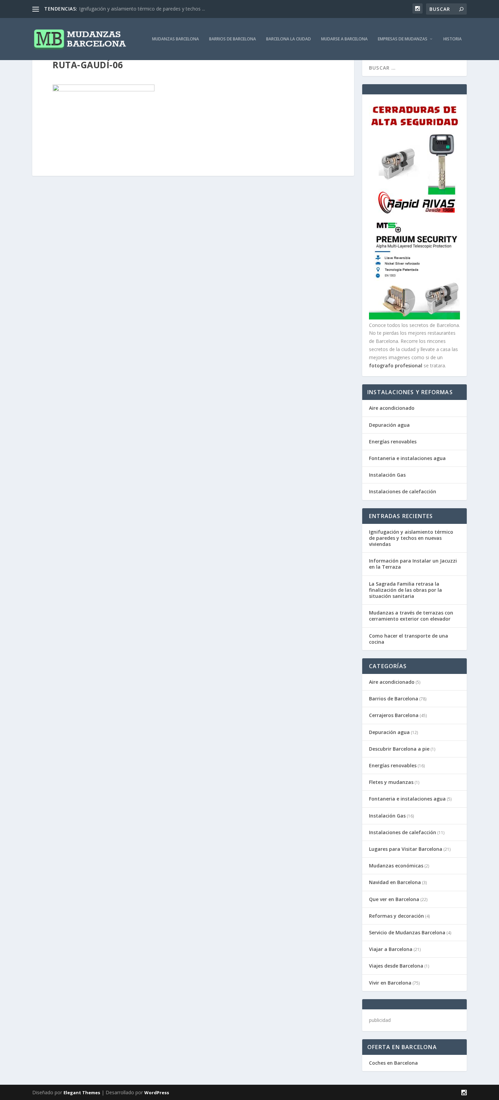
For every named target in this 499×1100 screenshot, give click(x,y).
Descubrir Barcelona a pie (399, 749)
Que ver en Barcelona (394, 899)
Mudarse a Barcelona (344, 39)
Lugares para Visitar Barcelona (405, 849)
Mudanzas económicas (396, 865)
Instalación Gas (387, 475)
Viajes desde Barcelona (396, 965)
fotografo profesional (395, 365)
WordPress (156, 1092)
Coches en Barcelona (393, 1063)
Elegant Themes (81, 1092)
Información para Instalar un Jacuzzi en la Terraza (413, 563)
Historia (452, 39)
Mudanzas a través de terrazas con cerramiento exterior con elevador (411, 615)
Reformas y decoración (396, 916)
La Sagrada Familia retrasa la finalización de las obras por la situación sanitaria (405, 590)
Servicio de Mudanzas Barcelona (407, 932)
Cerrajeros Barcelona (394, 715)
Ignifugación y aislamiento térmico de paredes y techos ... (142, 8)
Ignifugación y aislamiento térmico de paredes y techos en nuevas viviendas (411, 538)
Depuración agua (389, 425)
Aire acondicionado (391, 408)
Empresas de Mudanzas (402, 39)
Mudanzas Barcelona (175, 39)
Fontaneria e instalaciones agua (407, 458)
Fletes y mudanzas (391, 782)
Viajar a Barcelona (390, 949)
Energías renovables (393, 441)
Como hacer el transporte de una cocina (408, 638)
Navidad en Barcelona (395, 882)
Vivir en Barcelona (390, 982)
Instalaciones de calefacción (402, 491)
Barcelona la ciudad (288, 39)
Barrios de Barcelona (232, 39)
